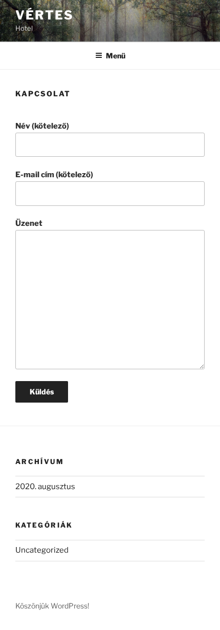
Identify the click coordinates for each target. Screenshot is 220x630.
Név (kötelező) (42, 126)
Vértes (44, 15)
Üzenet (28, 223)
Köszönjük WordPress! (52, 605)
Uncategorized (42, 550)
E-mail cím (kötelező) (54, 174)
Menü (115, 55)
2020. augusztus (45, 486)
